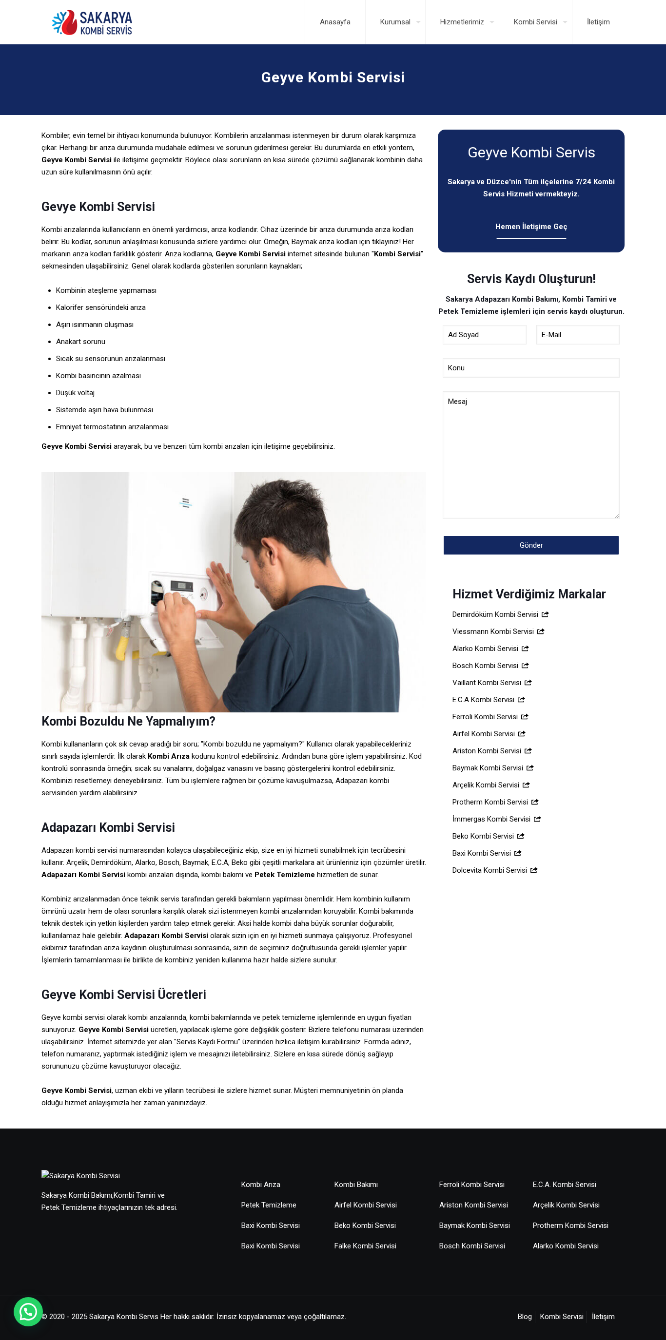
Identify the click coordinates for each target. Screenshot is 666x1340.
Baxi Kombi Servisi (482, 853)
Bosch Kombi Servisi (486, 665)
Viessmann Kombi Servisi (494, 631)
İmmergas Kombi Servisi (492, 819)
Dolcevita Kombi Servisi (490, 870)
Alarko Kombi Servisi (486, 648)
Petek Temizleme (285, 874)
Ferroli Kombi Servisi (486, 716)
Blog (525, 1316)
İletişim (603, 1316)
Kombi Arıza (260, 1184)
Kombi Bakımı (356, 1184)
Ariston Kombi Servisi (487, 751)
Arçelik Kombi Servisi (486, 785)
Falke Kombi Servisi (365, 1246)
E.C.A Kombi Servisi (484, 699)
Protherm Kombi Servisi (491, 802)
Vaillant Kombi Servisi (487, 682)
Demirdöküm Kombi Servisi (496, 614)
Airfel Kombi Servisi (484, 733)
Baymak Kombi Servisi (488, 768)
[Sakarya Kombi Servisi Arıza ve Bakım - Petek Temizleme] (92, 22)
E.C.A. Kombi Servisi (564, 1184)
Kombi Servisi (562, 1316)
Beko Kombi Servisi (484, 836)
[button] (28, 1311)
